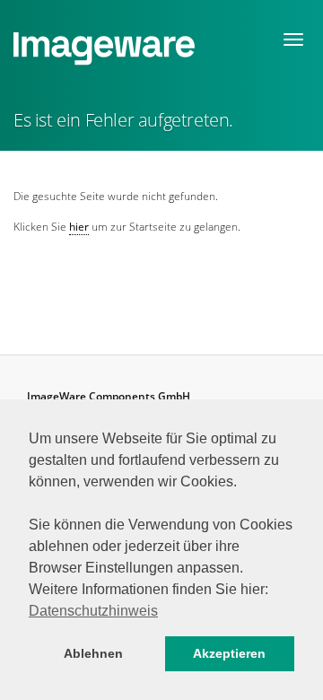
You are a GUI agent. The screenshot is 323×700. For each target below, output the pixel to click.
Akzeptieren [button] (229, 653)
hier (79, 226)
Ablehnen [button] (93, 653)
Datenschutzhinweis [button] (93, 610)
